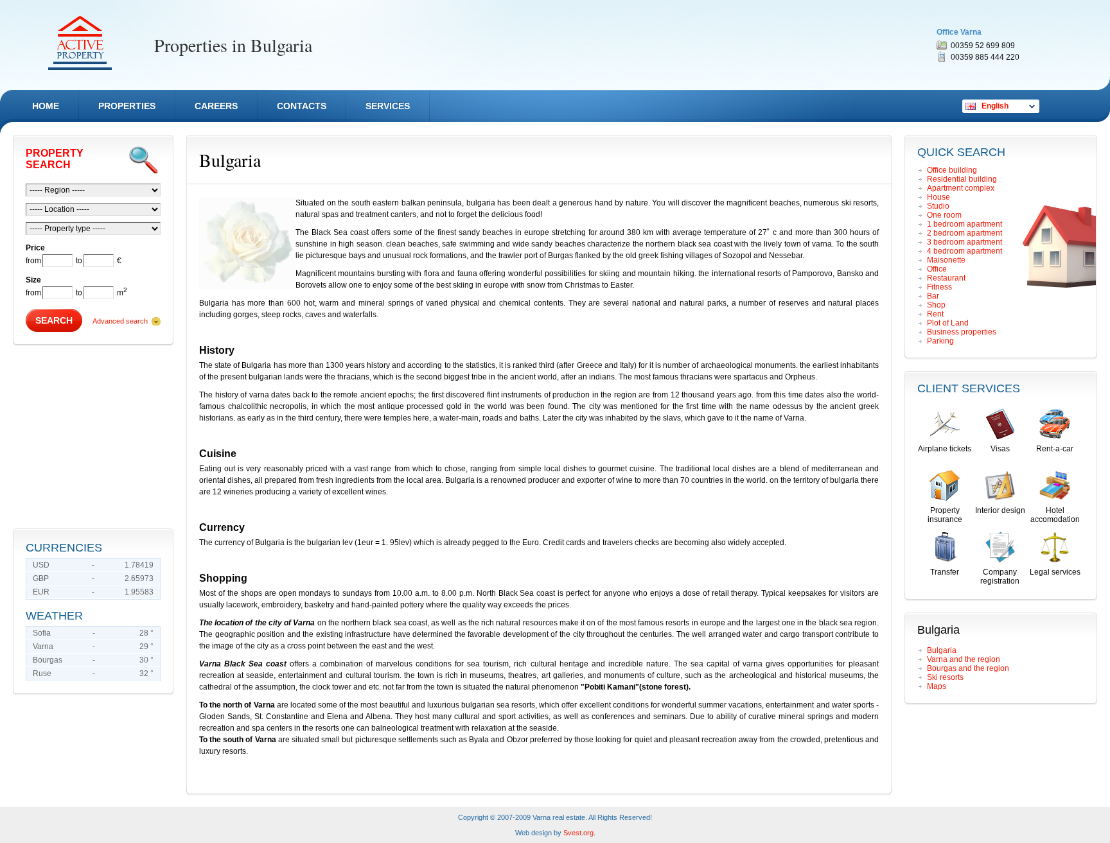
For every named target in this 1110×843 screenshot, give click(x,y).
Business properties (961, 331)
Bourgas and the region (968, 668)
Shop (936, 304)
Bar (933, 295)
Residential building (962, 179)
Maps (936, 686)
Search (54, 320)
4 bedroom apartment (964, 251)
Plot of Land (948, 322)
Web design (533, 833)
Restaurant (946, 278)
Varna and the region (963, 659)
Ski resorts (945, 677)
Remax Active (80, 43)
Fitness (939, 286)
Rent (935, 313)
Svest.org (578, 833)
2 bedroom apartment (964, 233)
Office (937, 269)
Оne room (944, 215)
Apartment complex (960, 188)
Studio (938, 206)
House (938, 197)
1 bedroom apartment (964, 224)
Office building (952, 170)
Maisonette (946, 260)
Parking (940, 340)
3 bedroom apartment (964, 242)
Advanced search (120, 321)
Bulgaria (941, 650)
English (995, 105)
